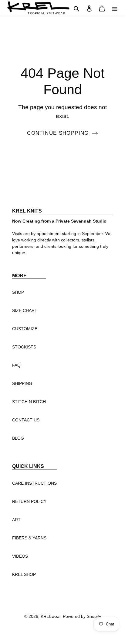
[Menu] (114, 8)
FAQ (16, 365)
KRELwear (51, 616)
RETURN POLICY (29, 501)
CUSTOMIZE (24, 328)
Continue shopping (58, 133)
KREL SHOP (24, 574)
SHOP (18, 292)
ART (16, 519)
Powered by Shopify (82, 616)
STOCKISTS (24, 346)
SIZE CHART (24, 310)
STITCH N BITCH (29, 401)
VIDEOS (20, 556)
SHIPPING (22, 383)
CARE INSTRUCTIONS (34, 483)
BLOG (18, 438)
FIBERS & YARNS (29, 537)
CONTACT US (25, 419)
